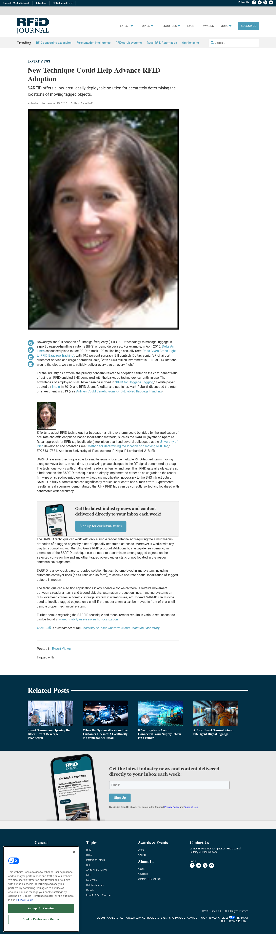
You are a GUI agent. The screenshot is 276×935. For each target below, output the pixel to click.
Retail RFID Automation (162, 42)
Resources (169, 26)
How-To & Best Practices (99, 895)
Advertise (41, 3)
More (224, 26)
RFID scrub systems (129, 42)
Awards (208, 26)
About (141, 869)
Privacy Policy (24, 899)
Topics (145, 26)
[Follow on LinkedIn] (260, 2)
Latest (125, 26)
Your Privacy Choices (214, 917)
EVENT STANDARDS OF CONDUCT (180, 917)
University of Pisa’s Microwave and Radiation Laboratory (120, 628)
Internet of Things (95, 860)
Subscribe (248, 26)
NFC (88, 875)
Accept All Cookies (41, 908)
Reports (90, 890)
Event (191, 26)
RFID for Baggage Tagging (134, 382)
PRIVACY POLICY (237, 921)
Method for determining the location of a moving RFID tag (128, 446)
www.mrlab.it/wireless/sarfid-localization (88, 619)
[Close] (74, 852)
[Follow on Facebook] (254, 2)
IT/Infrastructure (95, 885)
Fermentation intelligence (94, 42)
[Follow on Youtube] (271, 2)
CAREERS (112, 917)
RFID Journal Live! (63, 3)
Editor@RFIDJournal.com (203, 852)
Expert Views (39, 61)
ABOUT (101, 917)
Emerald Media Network (16, 3)
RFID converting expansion (54, 42)
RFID (89, 850)
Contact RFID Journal (149, 879)
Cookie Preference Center (41, 919)
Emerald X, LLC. (219, 911)
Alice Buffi (44, 628)
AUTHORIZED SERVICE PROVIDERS (139, 917)
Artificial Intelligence (96, 870)
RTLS (89, 855)
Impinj (56, 387)
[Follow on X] (265, 2)
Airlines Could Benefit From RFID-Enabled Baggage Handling (119, 391)
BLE (88, 865)
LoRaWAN (91, 880)
